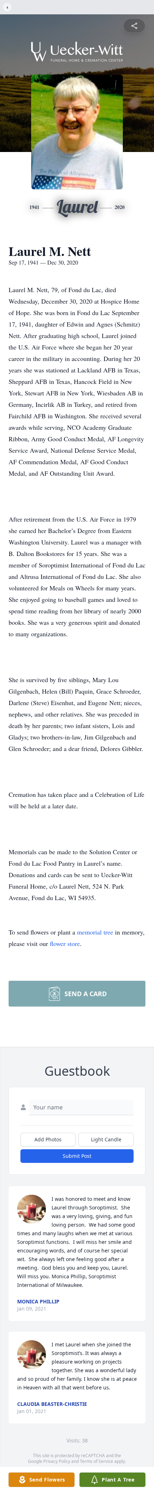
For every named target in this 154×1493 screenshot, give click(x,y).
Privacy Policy (56, 1461)
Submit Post (77, 1155)
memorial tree (95, 932)
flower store (65, 943)
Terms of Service (96, 1461)
